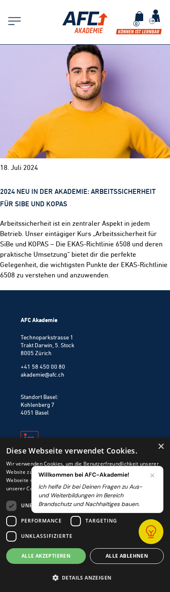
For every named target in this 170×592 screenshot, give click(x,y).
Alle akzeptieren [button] (46, 555)
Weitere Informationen (103, 488)
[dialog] (85, 515)
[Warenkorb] (139, 16)
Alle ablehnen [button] (127, 555)
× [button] (161, 447)
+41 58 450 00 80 (43, 366)
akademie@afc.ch (42, 374)
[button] (85, 577)
